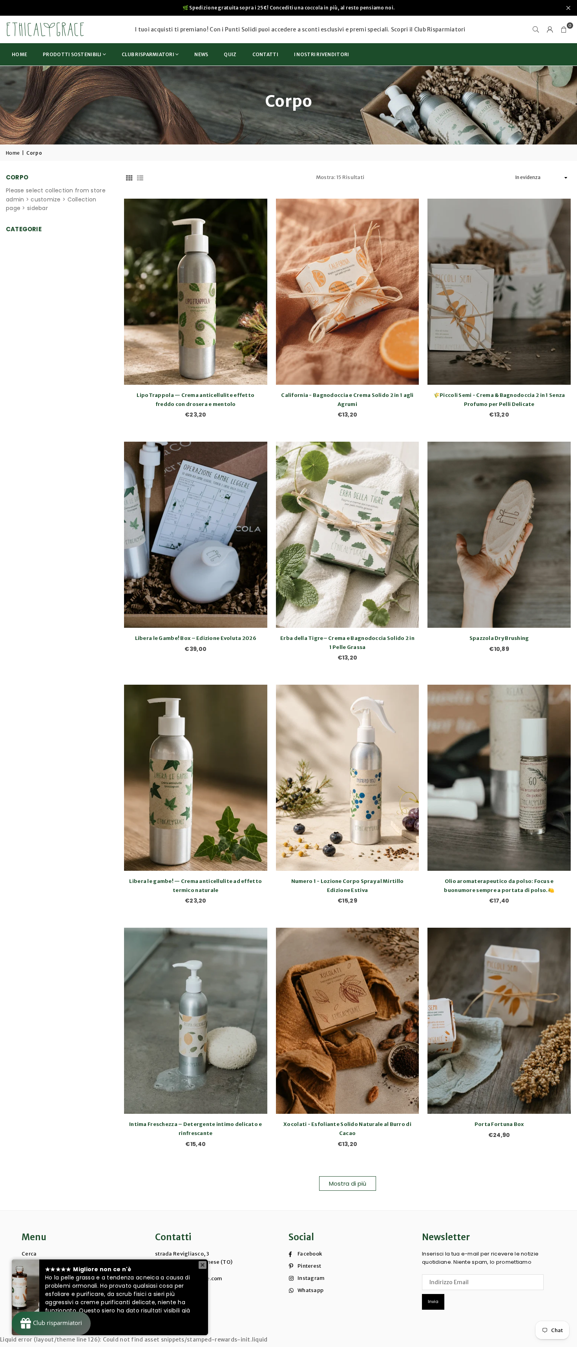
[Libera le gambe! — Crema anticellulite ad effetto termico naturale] (195, 778)
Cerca (29, 1253)
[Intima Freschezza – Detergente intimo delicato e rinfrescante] (195, 1021)
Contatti (265, 54)
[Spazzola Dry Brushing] (499, 535)
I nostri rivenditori (321, 54)
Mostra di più (347, 1183)
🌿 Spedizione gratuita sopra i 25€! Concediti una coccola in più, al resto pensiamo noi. (288, 8)
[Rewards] (51, 1323)
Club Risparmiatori (440, 29)
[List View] (140, 177)
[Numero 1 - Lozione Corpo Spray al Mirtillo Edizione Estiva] (347, 778)
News (201, 54)
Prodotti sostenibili (72, 54)
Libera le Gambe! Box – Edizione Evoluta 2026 (195, 638)
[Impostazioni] (550, 29)
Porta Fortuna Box (499, 1124)
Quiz (230, 54)
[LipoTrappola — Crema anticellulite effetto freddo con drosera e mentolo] (195, 292)
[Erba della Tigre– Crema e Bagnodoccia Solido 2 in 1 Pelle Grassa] (347, 535)
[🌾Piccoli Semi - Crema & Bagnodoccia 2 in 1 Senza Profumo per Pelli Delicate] (499, 292)
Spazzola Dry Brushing (499, 638)
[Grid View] (129, 177)
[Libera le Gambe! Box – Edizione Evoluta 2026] (195, 535)
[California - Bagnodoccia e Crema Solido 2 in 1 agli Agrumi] (347, 292)
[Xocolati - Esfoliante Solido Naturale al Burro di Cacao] (347, 1021)
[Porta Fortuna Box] (499, 1021)
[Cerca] (536, 29)
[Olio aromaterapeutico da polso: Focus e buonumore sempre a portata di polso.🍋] (499, 778)
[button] (564, 29)
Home (19, 54)
